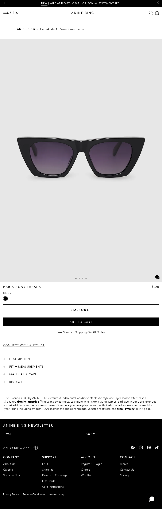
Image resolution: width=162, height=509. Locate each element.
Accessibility (56, 494)
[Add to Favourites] (158, 278)
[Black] (5, 298)
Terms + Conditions (34, 494)
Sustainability (11, 475)
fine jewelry (126, 408)
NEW (44, 3)
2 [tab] (79, 278)
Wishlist (86, 475)
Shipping (48, 469)
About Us (9, 464)
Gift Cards (48, 481)
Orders (85, 469)
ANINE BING (26, 29)
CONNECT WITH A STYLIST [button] (24, 345)
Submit (92, 433)
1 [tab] (76, 278)
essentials (47, 29)
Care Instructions (53, 487)
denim (21, 401)
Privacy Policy (11, 494)
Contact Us (127, 469)
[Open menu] (5, 13)
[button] (81, 160)
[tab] (76, 278)
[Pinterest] (149, 448)
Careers (8, 469)
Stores (124, 464)
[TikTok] (157, 448)
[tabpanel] (81, 160)
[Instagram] (141, 448)
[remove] (158, 2)
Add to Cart (81, 322)
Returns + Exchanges (55, 475)
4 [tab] (86, 278)
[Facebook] (133, 448)
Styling (124, 475)
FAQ (45, 464)
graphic (33, 401)
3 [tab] (82, 278)
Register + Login (91, 464)
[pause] (4, 3)
